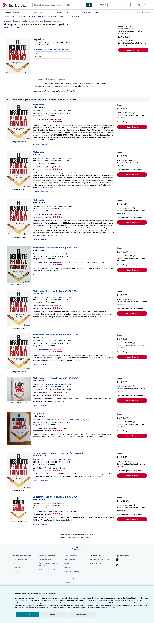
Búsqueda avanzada (11, 12)
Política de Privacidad (71, 571)
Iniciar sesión (114, 5)
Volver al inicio (77, 549)
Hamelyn (42, 119)
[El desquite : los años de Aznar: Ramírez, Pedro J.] (19, 326)
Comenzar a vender (142, 12)
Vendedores (116, 12)
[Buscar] (89, 5)
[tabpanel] (74, 87)
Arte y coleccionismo (90, 12)
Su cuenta (125, 5)
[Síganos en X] (117, 565)
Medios (66, 563)
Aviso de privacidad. (108, 608)
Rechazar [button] (53, 615)
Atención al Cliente (96, 563)
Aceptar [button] (27, 615)
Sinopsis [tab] (39, 79)
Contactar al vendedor (40, 144)
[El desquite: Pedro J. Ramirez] (19, 139)
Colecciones (37, 12)
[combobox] (59, 5)
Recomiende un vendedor (47, 569)
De (40, 55)
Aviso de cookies (70, 579)
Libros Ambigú (45, 468)
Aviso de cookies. (27, 608)
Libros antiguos (62, 12)
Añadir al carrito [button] (133, 50)
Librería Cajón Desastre (49, 511)
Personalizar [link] (81, 614)
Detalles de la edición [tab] (55, 79)
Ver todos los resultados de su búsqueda (77, 537)
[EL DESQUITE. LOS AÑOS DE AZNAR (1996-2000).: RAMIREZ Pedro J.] (19, 488)
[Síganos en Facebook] (117, 560)
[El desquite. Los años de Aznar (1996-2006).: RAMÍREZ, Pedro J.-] (19, 282)
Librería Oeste (45, 428)
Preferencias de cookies (94, 605)
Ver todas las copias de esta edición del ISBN (51, 50)
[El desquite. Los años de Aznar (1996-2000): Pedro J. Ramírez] (19, 400)
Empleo (67, 567)
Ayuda (146, 5)
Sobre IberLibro (69, 559)
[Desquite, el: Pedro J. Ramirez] (19, 444)
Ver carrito (16, 575)
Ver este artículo (123, 33)
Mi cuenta (16, 567)
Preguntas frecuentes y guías (99, 559)
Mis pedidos (17, 571)
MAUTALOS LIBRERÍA (47, 393)
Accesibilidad (68, 582)
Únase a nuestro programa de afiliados (49, 564)
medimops (43, 306)
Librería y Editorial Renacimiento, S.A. (55, 262)
